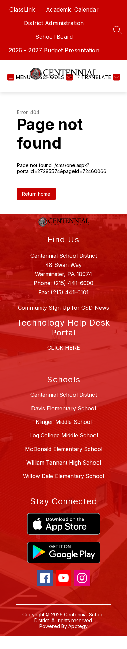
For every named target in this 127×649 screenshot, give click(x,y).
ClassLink (22, 9)
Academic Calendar (72, 9)
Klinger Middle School (64, 421)
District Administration (54, 23)
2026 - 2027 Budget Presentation (54, 50)
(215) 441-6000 (73, 283)
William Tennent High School (63, 462)
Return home (36, 194)
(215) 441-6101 (70, 292)
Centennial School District (63, 394)
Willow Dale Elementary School (63, 476)
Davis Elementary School (63, 408)
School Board (54, 36)
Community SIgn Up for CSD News (63, 307)
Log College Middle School (63, 435)
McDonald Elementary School (63, 449)
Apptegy (78, 626)
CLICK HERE (63, 347)
